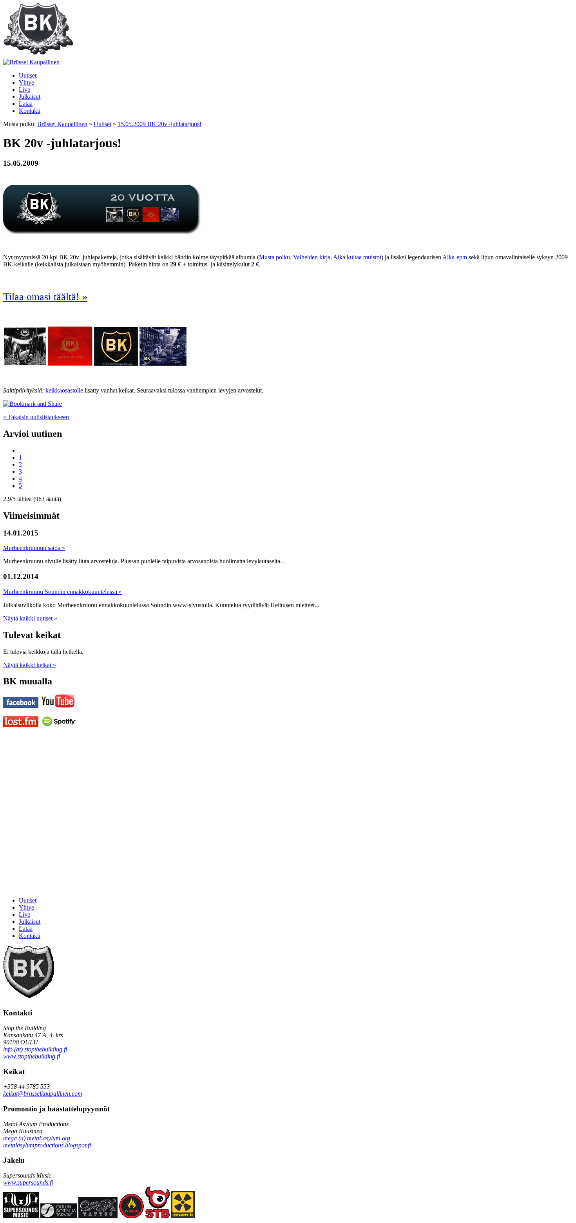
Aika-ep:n (454, 257)
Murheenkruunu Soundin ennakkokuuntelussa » (62, 591)
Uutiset (102, 124)
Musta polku (274, 257)
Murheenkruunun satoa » (34, 548)
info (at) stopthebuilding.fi (35, 1049)
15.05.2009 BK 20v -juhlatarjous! (159, 124)
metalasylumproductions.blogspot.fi (47, 1145)
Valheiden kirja (311, 257)
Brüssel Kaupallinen (62, 124)
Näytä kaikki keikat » (29, 665)
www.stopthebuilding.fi (31, 1056)
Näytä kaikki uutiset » (30, 618)
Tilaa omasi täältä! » (45, 296)
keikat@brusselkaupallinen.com (42, 1093)
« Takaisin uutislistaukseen (36, 417)
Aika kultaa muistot (357, 257)
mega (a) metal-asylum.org (36, 1138)
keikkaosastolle (64, 390)
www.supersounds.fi (28, 1182)
